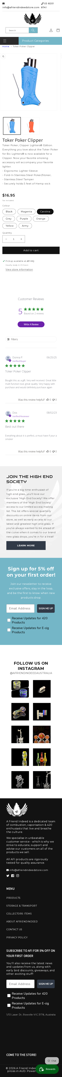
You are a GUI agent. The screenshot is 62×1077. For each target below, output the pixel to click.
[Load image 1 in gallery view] (12, 126)
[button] (4, 40)
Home (5, 46)
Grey (9, 218)
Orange (40, 218)
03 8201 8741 (47, 5)
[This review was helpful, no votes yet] (48, 399)
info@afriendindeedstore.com (20, 7)
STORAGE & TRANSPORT (21, 905)
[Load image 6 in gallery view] (31, 126)
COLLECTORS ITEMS (19, 913)
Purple (24, 218)
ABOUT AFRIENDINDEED (22, 921)
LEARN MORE (26, 545)
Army (25, 225)
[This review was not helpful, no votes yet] (53, 399)
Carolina (45, 211)
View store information (19, 269)
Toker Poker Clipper (24, 46)
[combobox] (22, 30)
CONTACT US (14, 929)
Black (9, 211)
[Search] (33, 30)
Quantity (7, 232)
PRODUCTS (13, 897)
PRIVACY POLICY (17, 937)
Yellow (10, 225)
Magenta (26, 211)
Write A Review (31, 324)
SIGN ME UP (46, 608)
